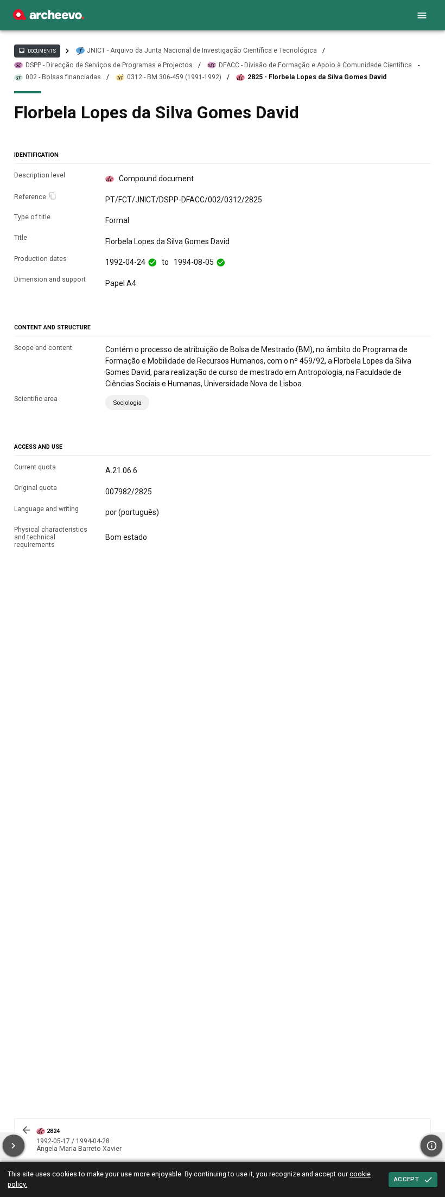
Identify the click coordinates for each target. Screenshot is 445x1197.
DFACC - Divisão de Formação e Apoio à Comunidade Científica (315, 65)
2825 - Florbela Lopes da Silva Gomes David (316, 77)
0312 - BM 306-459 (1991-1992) (174, 77)
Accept (406, 1179)
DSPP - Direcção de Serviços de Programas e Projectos (109, 65)
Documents (36, 50)
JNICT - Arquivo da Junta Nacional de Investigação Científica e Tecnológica (202, 50)
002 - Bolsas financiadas (63, 77)
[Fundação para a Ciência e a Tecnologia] (48, 17)
